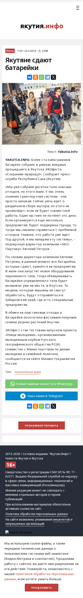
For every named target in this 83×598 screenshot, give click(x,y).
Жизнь (10, 51)
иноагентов (61, 519)
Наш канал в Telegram (45, 396)
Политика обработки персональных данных (36, 514)
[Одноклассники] (35, 77)
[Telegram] (47, 77)
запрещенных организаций (24, 524)
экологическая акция (27, 372)
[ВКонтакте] (29, 77)
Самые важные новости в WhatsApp (44, 384)
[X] (53, 77)
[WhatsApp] (41, 77)
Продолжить (41, 587)
